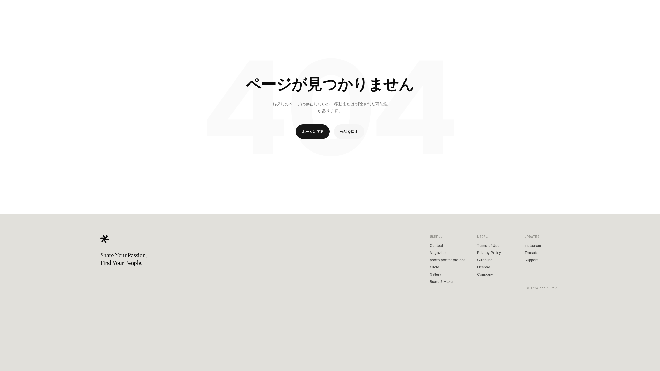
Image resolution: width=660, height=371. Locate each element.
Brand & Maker (442, 281)
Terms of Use (488, 245)
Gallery (435, 274)
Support (531, 260)
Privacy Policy (489, 252)
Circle (434, 267)
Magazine (438, 252)
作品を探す (349, 131)
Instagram (533, 245)
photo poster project (447, 260)
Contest (436, 245)
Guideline (484, 260)
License (483, 267)
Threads (531, 252)
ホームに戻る (313, 131)
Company (485, 274)
